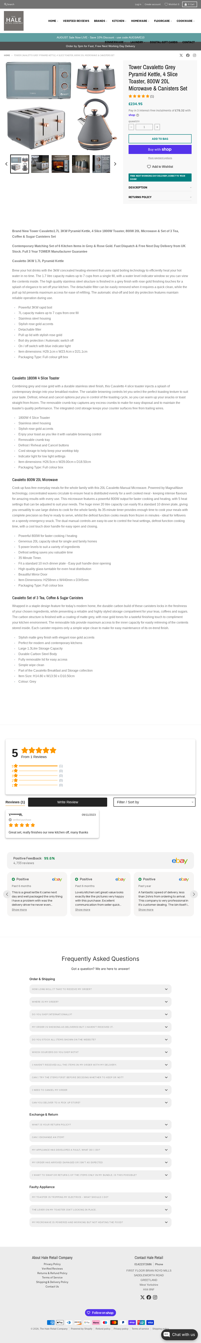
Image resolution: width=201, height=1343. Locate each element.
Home (7, 55)
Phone (159, 1264)
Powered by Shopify (81, 1328)
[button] (141, 96)
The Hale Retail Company (54, 1328)
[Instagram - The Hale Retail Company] (194, 55)
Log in (138, 4)
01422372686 (143, 1264)
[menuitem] (19, 164)
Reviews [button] (15, 802)
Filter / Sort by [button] (128, 802)
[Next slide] (115, 164)
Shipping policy (160, 1328)
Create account (153, 4)
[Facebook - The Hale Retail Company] (187, 55)
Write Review (67, 802)
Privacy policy (121, 1328)
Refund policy (103, 1328)
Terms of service (140, 1328)
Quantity (134, 121)
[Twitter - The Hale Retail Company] (181, 55)
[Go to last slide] (6, 164)
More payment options (160, 157)
